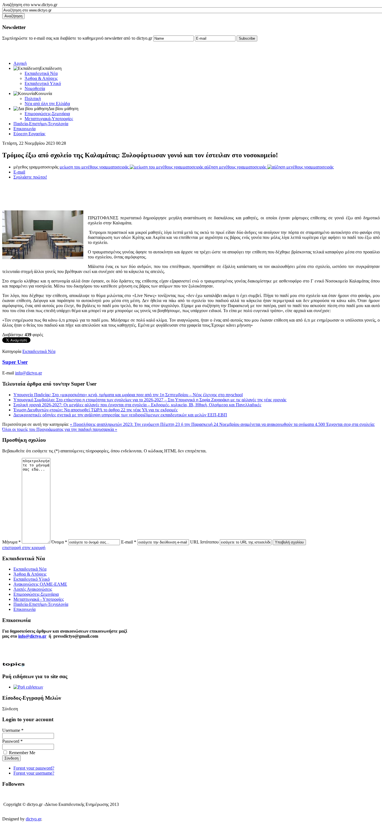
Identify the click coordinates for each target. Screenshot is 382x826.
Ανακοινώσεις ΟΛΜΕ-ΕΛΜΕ (40, 584)
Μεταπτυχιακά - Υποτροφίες (38, 599)
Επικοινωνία (24, 128)
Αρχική (20, 63)
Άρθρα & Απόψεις (41, 78)
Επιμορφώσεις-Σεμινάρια (47, 113)
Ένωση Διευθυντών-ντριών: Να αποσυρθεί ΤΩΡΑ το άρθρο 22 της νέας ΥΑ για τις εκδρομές (95, 409)
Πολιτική (33, 98)
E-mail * (128, 542)
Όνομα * (59, 542)
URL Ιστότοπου (204, 542)
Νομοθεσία (35, 88)
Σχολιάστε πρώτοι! (30, 177)
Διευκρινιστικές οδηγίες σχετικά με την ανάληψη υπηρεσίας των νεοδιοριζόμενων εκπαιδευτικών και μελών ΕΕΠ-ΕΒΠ (120, 414)
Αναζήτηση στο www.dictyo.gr (29, 4)
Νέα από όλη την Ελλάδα (47, 103)
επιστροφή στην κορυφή (23, 547)
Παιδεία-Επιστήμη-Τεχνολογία (40, 123)
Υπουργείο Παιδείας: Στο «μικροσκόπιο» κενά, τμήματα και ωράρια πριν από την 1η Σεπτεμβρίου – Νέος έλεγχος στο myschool (128, 394)
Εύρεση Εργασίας (29, 133)
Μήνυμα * (11, 542)
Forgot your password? (33, 768)
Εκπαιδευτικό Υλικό (43, 83)
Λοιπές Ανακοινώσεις (32, 589)
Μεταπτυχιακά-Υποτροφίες (49, 118)
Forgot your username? (33, 773)
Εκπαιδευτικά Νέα (41, 73)
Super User (15, 362)
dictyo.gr (33, 818)
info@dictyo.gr (28, 373)
